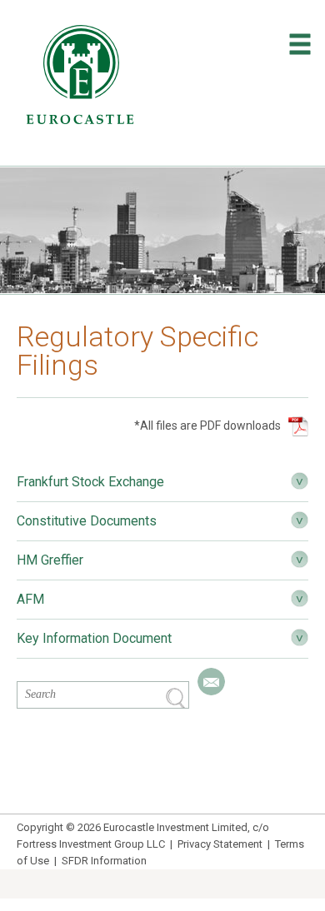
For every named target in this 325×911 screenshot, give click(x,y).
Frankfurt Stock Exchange (90, 482)
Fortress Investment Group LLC (91, 844)
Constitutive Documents (87, 521)
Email (211, 681)
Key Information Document (94, 638)
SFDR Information (104, 860)
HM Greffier (50, 560)
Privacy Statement (220, 844)
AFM (30, 599)
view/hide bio (299, 481)
